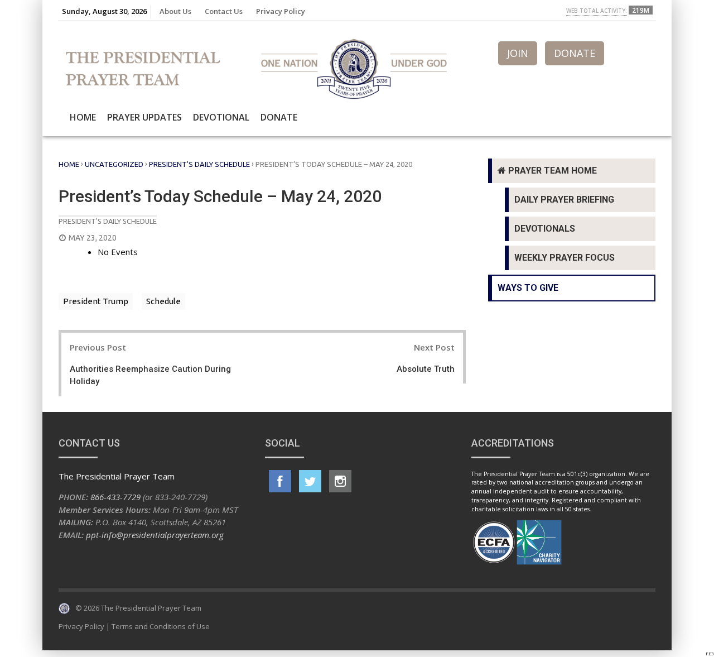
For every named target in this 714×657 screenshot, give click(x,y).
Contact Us (224, 11)
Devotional (221, 117)
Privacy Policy (280, 11)
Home (83, 117)
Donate (278, 117)
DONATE (574, 53)
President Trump (95, 301)
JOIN (517, 53)
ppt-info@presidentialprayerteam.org (155, 534)
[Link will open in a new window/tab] (280, 481)
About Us (175, 11)
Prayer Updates (144, 117)
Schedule (163, 301)
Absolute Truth (426, 369)
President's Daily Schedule (199, 164)
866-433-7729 (115, 496)
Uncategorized (114, 164)
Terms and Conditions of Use (161, 626)
